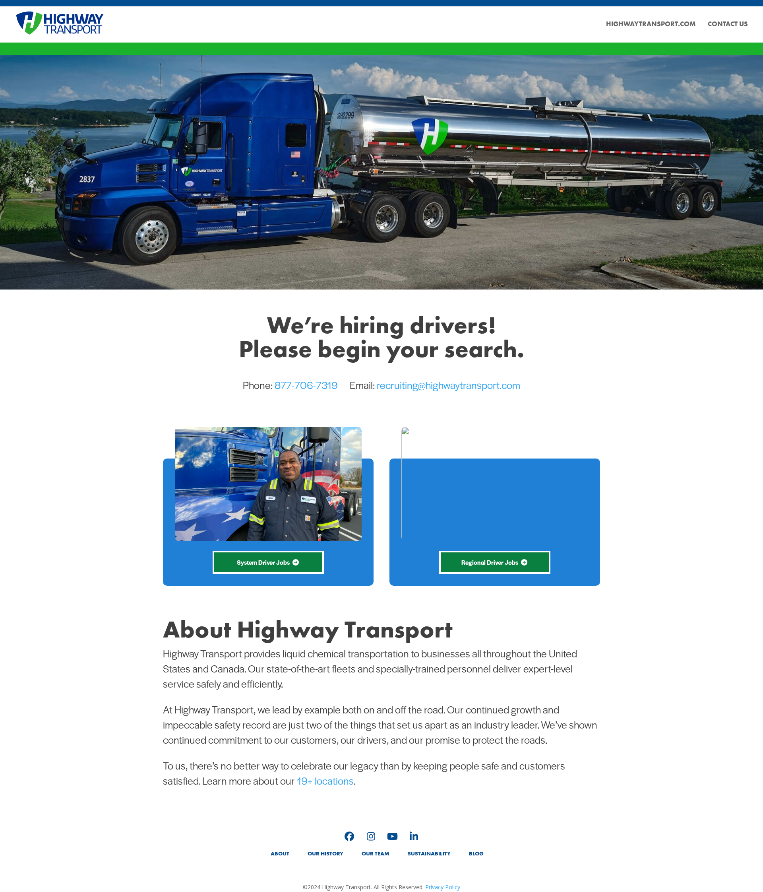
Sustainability (429, 853)
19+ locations (325, 780)
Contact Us (728, 23)
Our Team (375, 853)
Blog (476, 853)
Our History (325, 853)
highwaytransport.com (651, 23)
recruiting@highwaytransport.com (448, 384)
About (280, 853)
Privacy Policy (442, 887)
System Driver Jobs (263, 562)
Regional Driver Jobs (489, 562)
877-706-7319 (306, 384)
